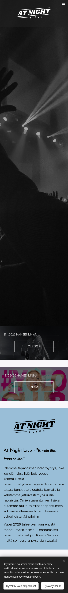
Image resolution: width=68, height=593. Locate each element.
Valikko (63, 4)
